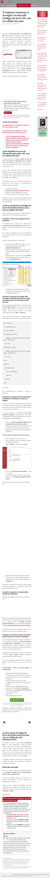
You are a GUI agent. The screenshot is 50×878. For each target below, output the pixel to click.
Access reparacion (11, 5)
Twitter (12, 791)
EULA (48, 874)
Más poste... (40, 109)
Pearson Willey (9, 834)
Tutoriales (34, 5)
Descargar (8, 112)
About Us (15, 874)
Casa (2, 5)
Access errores (7, 858)
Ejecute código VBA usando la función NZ (17, 138)
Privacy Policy (36, 874)
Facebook (5, 791)
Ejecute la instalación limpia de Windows (17, 144)
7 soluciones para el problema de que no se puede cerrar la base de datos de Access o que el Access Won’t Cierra (16, 867)
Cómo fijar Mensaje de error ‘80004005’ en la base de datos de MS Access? (42, 86)
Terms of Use (43, 874)
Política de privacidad (12, 117)
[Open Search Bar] (39, 5)
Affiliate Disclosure (22, 874)
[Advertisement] (24, 29)
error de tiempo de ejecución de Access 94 (19, 862)
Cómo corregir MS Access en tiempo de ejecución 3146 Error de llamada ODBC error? (42, 23)
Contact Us (29, 874)
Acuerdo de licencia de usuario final (23, 704)
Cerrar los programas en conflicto (15, 136)
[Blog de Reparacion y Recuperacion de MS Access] (7, 2)
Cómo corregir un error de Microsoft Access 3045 (42, 104)
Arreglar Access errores (24, 5)
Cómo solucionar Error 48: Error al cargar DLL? (41, 39)
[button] (4, 722)
